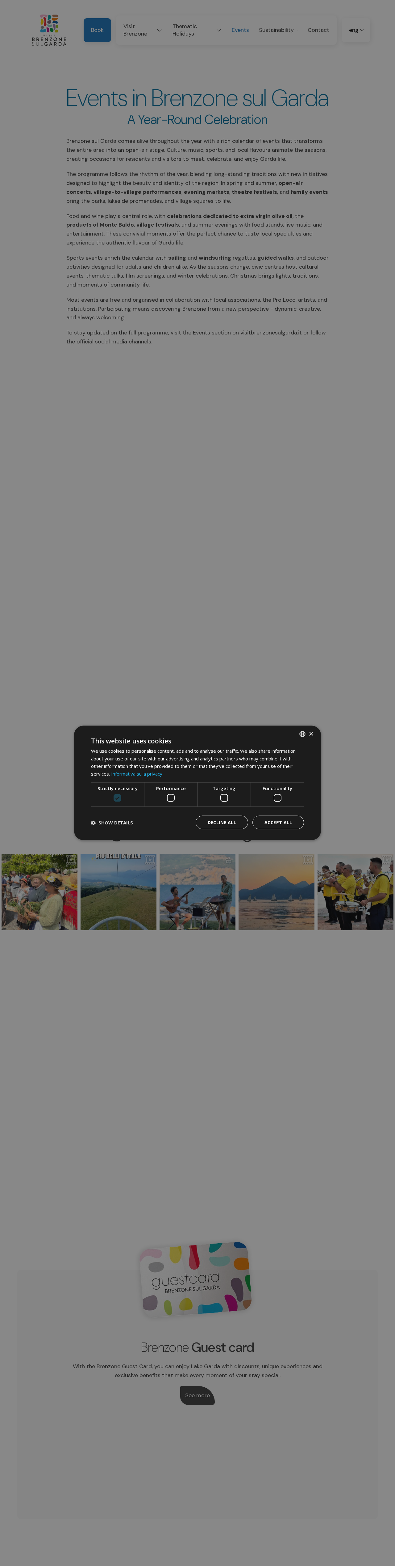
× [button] (311, 733)
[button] (112, 822)
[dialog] (197, 783)
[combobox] (302, 734)
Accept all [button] (278, 822)
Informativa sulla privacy (136, 774)
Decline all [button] (222, 822)
